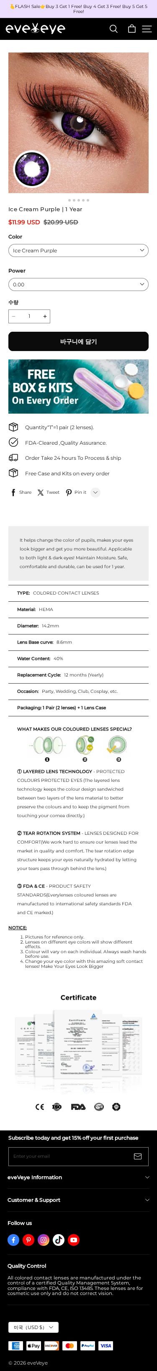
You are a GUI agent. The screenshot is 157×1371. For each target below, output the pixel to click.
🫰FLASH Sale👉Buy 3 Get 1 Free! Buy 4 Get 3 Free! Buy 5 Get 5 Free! (79, 9)
